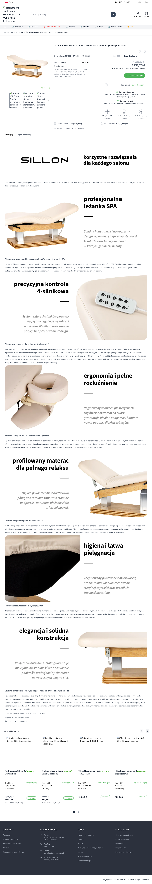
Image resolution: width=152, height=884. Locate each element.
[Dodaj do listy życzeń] (139, 51)
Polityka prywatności (11, 839)
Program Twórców (85, 856)
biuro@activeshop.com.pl (54, 853)
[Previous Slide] (141, 731)
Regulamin (7, 835)
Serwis (80, 843)
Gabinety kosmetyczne (124, 835)
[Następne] (48, 101)
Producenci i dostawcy (124, 852)
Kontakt (138, 2)
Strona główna (9, 32)
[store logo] (13, 14)
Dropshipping (120, 848)
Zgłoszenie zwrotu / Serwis (13, 852)
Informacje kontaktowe (12, 843)
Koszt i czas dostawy (86, 835)
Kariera (80, 852)
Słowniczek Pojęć (85, 861)
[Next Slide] (147, 731)
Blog (146, 2)
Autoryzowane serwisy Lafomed (90, 848)
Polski (11, 2)
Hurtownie (119, 843)
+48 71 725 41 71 (124, 2)
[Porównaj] (144, 51)
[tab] (73, 812)
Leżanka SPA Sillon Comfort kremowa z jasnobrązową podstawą (43, 32)
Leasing (81, 839)
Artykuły (6, 848)
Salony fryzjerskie (122, 839)
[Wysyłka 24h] (21, 751)
